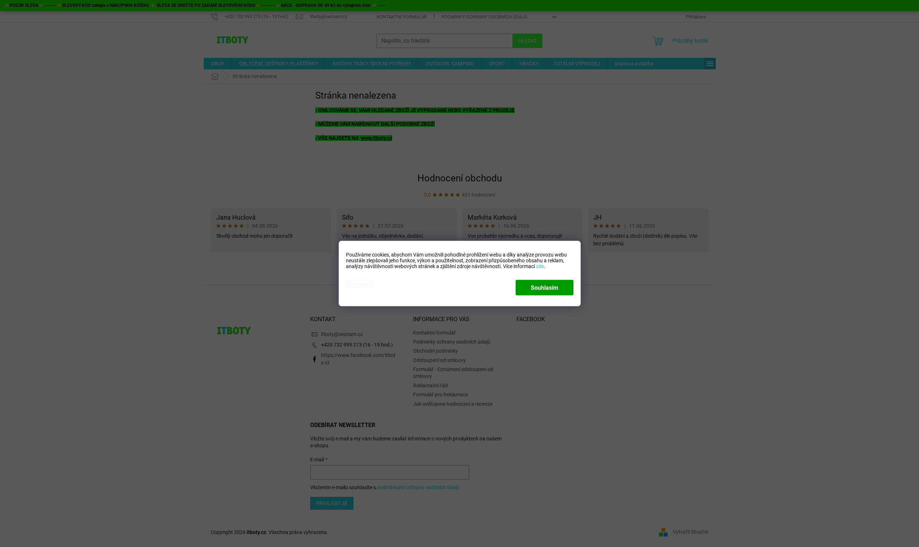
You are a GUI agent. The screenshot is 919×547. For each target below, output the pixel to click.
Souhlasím (544, 287)
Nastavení (360, 284)
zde (540, 266)
